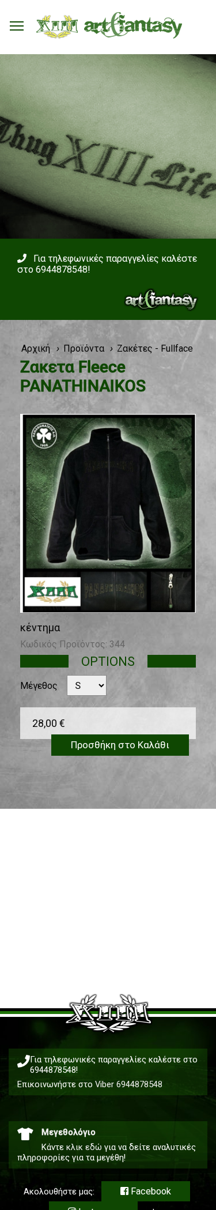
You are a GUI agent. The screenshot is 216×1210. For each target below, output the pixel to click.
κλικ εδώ (84, 1147)
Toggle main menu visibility (17, 25)
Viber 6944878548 (128, 1084)
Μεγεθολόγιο (68, 1132)
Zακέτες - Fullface (155, 348)
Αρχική (35, 348)
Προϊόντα (83, 348)
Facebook (149, 1191)
